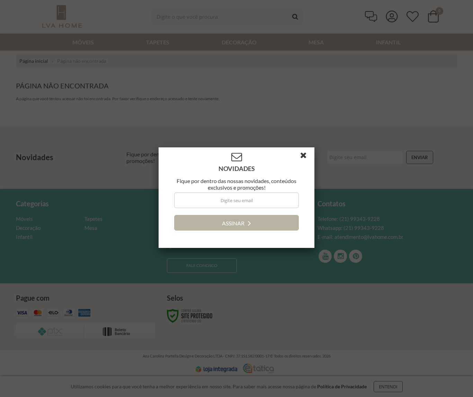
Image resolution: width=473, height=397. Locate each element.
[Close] (306, 158)
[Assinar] (236, 223)
